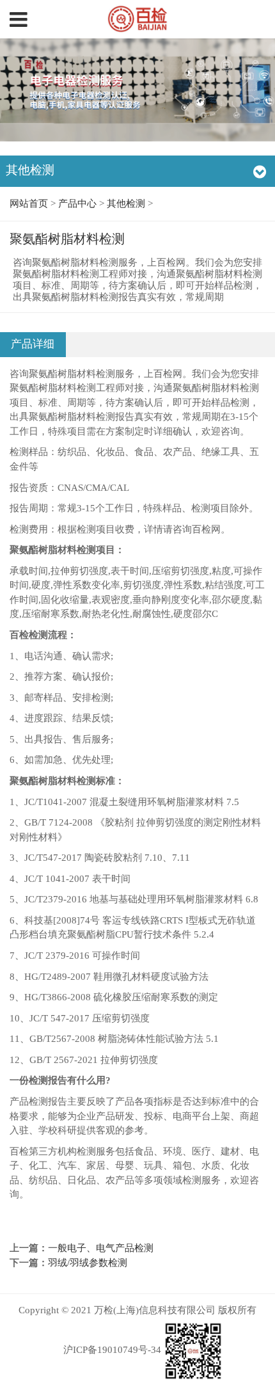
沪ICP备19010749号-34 (112, 1350)
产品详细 (32, 344)
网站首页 (29, 203)
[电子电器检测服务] (137, 19)
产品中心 (77, 203)
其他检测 (126, 203)
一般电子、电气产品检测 (100, 1248)
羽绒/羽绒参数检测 (87, 1263)
